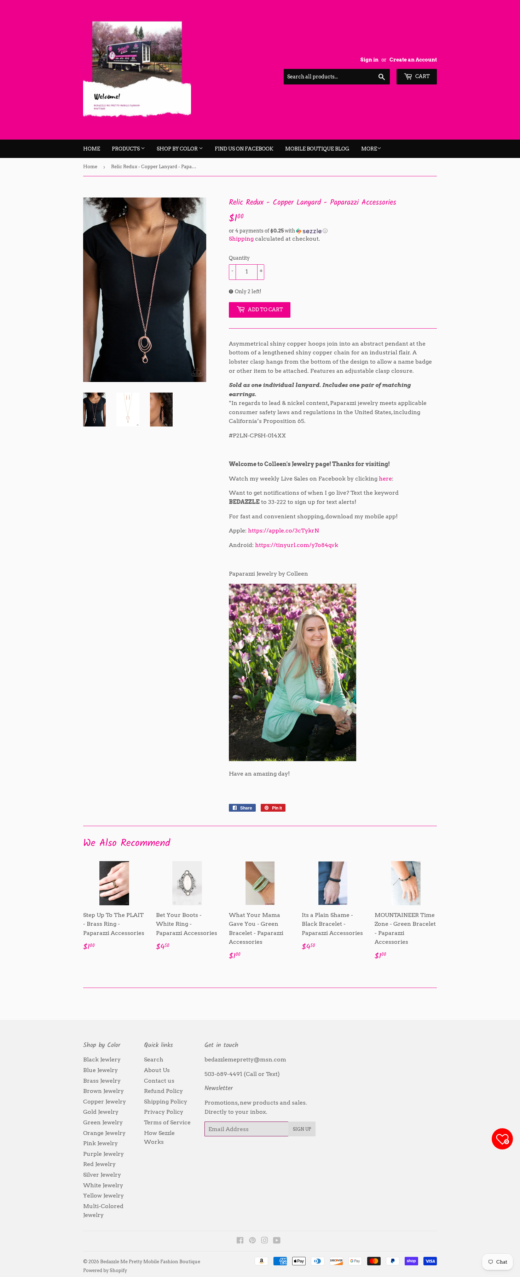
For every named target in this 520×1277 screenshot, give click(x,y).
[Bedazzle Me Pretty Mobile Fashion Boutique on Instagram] (264, 1241)
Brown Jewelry (103, 1091)
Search (153, 1059)
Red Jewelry (99, 1164)
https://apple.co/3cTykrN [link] (283, 530)
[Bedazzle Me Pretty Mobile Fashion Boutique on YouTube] (277, 1241)
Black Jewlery (102, 1059)
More (369, 149)
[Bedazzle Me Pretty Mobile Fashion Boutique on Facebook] (240, 1241)
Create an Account (413, 60)
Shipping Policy (165, 1101)
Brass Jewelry (102, 1080)
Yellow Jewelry (103, 1195)
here (385, 478)
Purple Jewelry (103, 1154)
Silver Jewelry (102, 1174)
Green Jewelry (103, 1122)
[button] (333, 231)
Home (91, 149)
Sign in (369, 60)
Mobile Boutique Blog (317, 149)
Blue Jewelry (100, 1070)
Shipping (241, 238)
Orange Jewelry (104, 1133)
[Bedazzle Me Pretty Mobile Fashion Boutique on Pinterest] (252, 1241)
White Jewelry (103, 1185)
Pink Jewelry (100, 1143)
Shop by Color (178, 149)
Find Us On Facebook (244, 149)
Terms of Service (167, 1122)
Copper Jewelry (104, 1101)
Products (126, 149)
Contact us (159, 1080)
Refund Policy (163, 1091)
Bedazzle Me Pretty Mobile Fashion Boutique (150, 1261)
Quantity (239, 258)
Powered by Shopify (105, 1270)
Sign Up (302, 1129)
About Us (157, 1070)
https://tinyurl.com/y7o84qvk (296, 545)
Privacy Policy (163, 1111)
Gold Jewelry (101, 1111)
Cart (422, 76)
